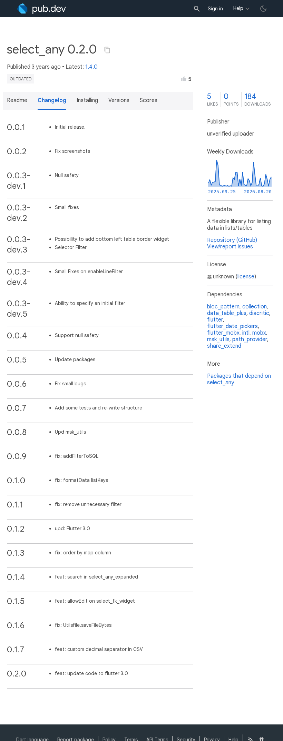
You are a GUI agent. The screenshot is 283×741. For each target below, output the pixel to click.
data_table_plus (226, 313)
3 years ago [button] (46, 66)
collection (254, 306)
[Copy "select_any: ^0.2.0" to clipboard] (107, 50)
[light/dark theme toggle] (263, 8)
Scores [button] (148, 100)
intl (246, 332)
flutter (215, 319)
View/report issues (230, 246)
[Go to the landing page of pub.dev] (41, 8)
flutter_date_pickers (232, 326)
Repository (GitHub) (232, 240)
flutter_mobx (223, 332)
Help (238, 8)
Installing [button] (87, 100)
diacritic (259, 313)
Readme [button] (17, 100)
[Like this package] (183, 78)
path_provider (249, 339)
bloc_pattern (223, 306)
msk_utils (218, 339)
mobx (259, 332)
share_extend (224, 346)
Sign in (215, 9)
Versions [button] (118, 100)
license (245, 276)
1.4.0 (91, 66)
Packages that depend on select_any (239, 379)
